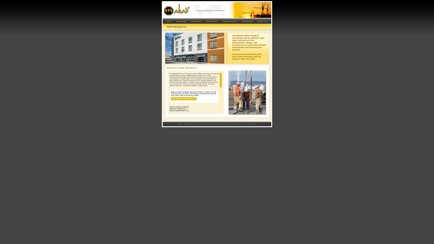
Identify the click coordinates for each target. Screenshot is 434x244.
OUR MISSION (247, 21)
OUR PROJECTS (212, 21)
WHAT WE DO (196, 21)
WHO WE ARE (181, 21)
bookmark (255, 3)
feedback (248, 3)
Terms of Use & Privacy (249, 124)
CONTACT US (262, 21)
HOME (169, 21)
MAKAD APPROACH (230, 21)
